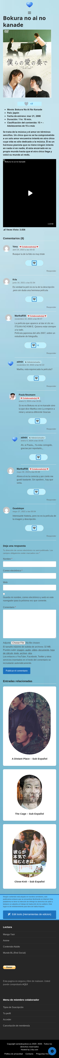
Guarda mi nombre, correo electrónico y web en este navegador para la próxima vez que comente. (28, 599)
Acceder (7, 1019)
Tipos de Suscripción (13, 1007)
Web (5, 582)
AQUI (25, 984)
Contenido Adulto (11, 946)
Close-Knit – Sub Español (30, 881)
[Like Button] (26, 104)
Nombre (7, 559)
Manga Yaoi (9, 934)
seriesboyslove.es (23, 1044)
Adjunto (7, 643)
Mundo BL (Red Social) (14, 953)
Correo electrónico (12, 570)
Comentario (9, 607)
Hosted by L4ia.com (29, 1049)
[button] (29, 13)
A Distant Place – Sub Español (29, 758)
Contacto (29, 1054)
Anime (6, 940)
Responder (51, 271)
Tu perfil (7, 1013)
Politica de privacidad (13, 1054)
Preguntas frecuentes (45, 1054)
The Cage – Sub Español (29, 813)
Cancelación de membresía (16, 1025)
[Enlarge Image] (27, 63)
